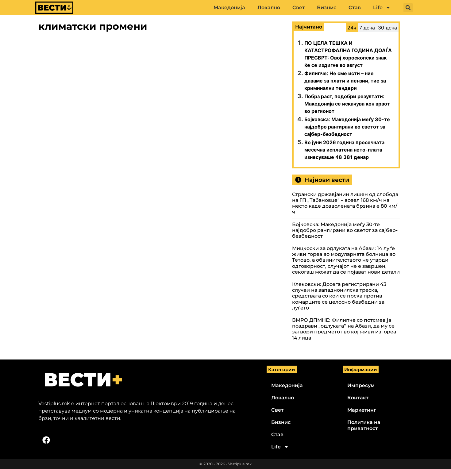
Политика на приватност (363, 425)
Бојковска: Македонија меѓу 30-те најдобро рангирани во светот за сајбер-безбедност (347, 126)
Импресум (361, 385)
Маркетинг (361, 410)
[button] (408, 7)
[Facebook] (46, 440)
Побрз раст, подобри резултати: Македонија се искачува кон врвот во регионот (347, 103)
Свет (298, 7)
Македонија (229, 7)
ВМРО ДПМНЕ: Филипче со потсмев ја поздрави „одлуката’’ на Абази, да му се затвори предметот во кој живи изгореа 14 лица (344, 329)
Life (378, 7)
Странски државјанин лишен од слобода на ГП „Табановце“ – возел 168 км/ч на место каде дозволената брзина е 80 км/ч (345, 203)
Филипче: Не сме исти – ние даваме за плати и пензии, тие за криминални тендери (345, 80)
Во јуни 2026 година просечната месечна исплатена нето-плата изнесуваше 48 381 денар (344, 149)
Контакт (357, 398)
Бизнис (326, 7)
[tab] (352, 27)
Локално (268, 7)
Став (355, 7)
